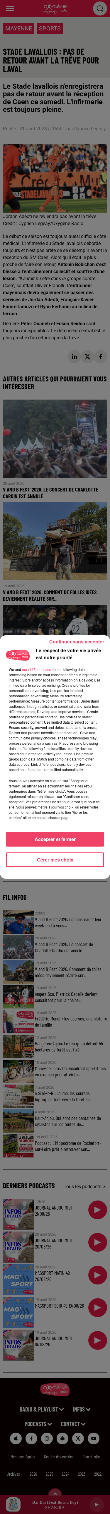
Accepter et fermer (55, 839)
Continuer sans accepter (76, 641)
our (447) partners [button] (36, 669)
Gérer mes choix (55, 859)
